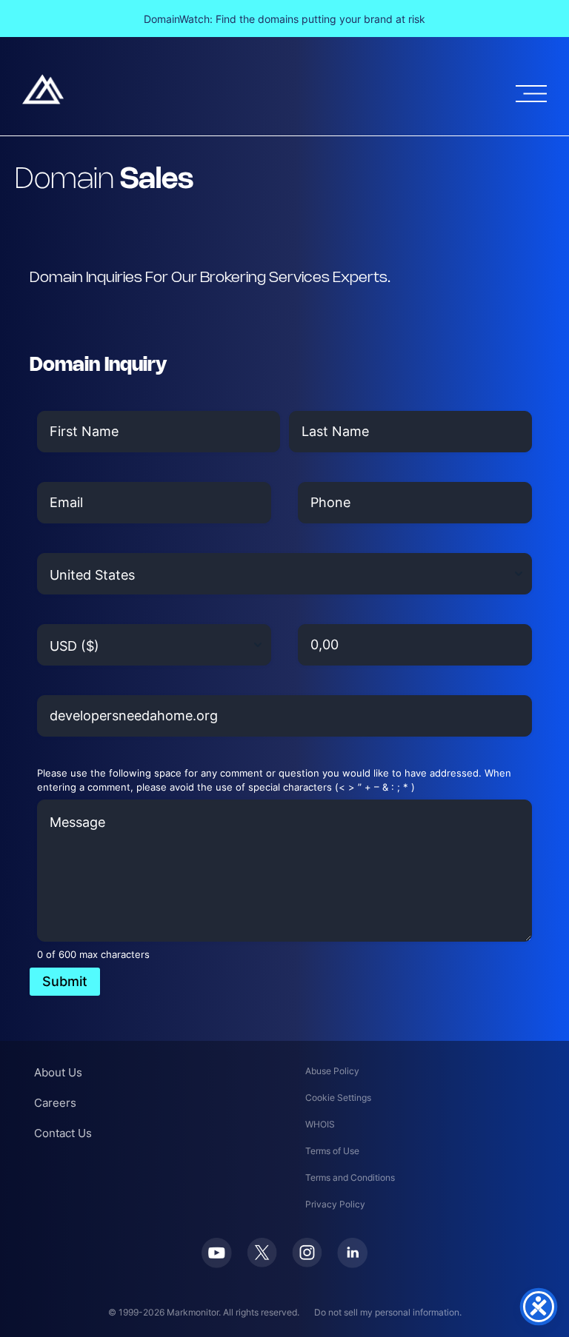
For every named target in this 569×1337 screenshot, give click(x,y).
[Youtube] (217, 1263)
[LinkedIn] (352, 1263)
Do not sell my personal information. (388, 1312)
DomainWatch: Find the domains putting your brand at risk (284, 19)
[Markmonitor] (43, 100)
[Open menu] (531, 93)
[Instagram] (307, 1263)
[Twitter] (262, 1263)
